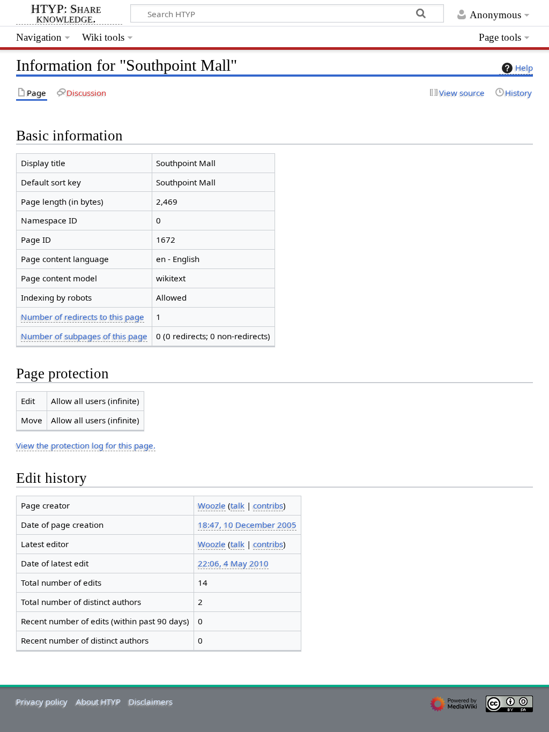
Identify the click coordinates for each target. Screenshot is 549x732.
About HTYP (98, 701)
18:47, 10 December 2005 (247, 524)
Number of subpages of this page (84, 336)
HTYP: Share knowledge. (66, 14)
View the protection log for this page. (85, 445)
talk (237, 505)
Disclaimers (151, 701)
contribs (268, 505)
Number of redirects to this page (82, 316)
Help (524, 67)
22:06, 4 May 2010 (233, 563)
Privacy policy (42, 701)
